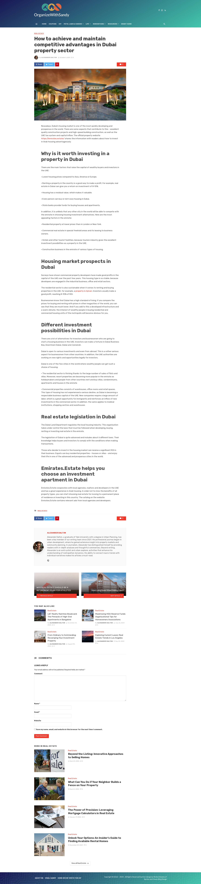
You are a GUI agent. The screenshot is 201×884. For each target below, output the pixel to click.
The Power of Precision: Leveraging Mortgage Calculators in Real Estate (91, 811)
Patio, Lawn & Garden (73, 24)
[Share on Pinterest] (57, 64)
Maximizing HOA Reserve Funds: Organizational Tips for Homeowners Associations (110, 617)
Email (37, 712)
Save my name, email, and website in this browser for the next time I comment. (69, 730)
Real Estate (39, 33)
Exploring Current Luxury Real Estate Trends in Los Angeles (109, 636)
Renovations (98, 24)
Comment (38, 674)
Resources (112, 24)
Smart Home (126, 24)
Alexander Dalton (49, 57)
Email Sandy (50, 878)
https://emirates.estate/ (52, 138)
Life (87, 24)
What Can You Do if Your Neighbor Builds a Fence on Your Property (94, 784)
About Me (39, 878)
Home (44, 24)
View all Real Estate (78, 863)
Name (37, 704)
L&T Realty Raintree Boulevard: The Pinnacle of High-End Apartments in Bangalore (62, 617)
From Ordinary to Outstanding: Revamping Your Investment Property (62, 638)
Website (37, 721)
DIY (60, 24)
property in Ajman (83, 291)
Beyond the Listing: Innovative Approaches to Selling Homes (95, 755)
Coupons (52, 24)
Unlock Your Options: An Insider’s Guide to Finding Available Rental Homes (94, 839)
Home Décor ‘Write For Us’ (69, 878)
